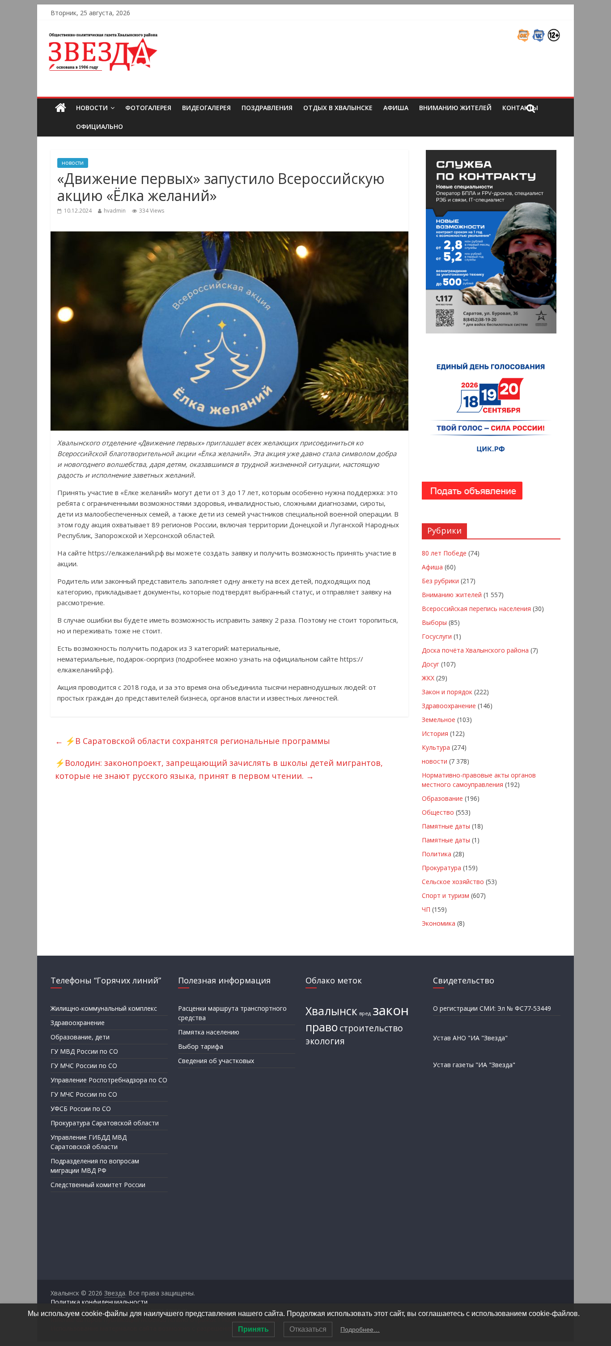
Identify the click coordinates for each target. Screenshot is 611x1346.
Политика (436, 854)
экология (325, 1041)
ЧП (426, 909)
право (322, 1027)
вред (365, 1013)
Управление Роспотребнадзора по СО (109, 1080)
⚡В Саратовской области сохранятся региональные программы (192, 740)
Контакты (520, 107)
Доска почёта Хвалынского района (475, 650)
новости (73, 163)
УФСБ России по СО (81, 1108)
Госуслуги (437, 636)
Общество (438, 812)
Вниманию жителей (455, 107)
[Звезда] (61, 108)
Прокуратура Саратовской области (105, 1123)
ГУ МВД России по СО (84, 1051)
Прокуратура (441, 867)
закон (391, 1010)
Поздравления (267, 107)
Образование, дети (80, 1037)
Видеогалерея (206, 107)
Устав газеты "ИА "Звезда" (474, 1064)
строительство (371, 1028)
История (435, 733)
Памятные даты (446, 826)
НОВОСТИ (92, 107)
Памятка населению (208, 1032)
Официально (99, 126)
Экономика (438, 923)
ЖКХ (428, 678)
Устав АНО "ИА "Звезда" (470, 1038)
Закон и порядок (447, 692)
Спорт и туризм (445, 895)
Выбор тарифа (200, 1046)
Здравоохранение (449, 705)
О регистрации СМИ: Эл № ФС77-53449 (492, 1008)
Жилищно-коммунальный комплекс (104, 1008)
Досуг (430, 664)
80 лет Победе (444, 553)
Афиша (395, 107)
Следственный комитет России (98, 1184)
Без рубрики (440, 581)
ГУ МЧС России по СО (84, 1065)
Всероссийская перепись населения (476, 608)
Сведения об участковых (216, 1060)
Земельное (438, 719)
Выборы (434, 622)
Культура (436, 747)
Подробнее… (360, 1329)
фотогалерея (148, 107)
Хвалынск (331, 1011)
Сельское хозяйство (453, 881)
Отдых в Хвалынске (338, 107)
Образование (442, 798)
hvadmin (115, 210)
